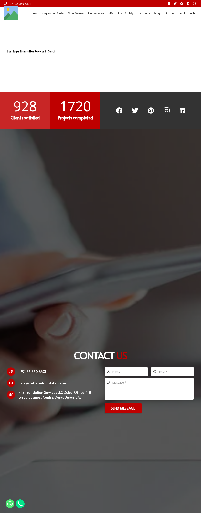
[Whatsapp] (10, 503)
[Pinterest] (181, 3)
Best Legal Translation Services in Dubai (31, 51)
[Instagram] (194, 3)
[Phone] (20, 503)
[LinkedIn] (188, 3)
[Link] (11, 13)
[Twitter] (175, 3)
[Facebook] (169, 3)
